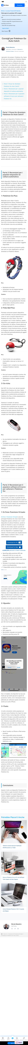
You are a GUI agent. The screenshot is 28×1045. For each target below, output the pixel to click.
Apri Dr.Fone (14, 1043)
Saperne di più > (5, 28)
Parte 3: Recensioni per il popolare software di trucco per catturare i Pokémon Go (14, 96)
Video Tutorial (5, 31)
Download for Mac (12, 547)
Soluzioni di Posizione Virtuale (15, 934)
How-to (5, 934)
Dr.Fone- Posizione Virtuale (9, 517)
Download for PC (12, 542)
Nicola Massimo (10, 47)
